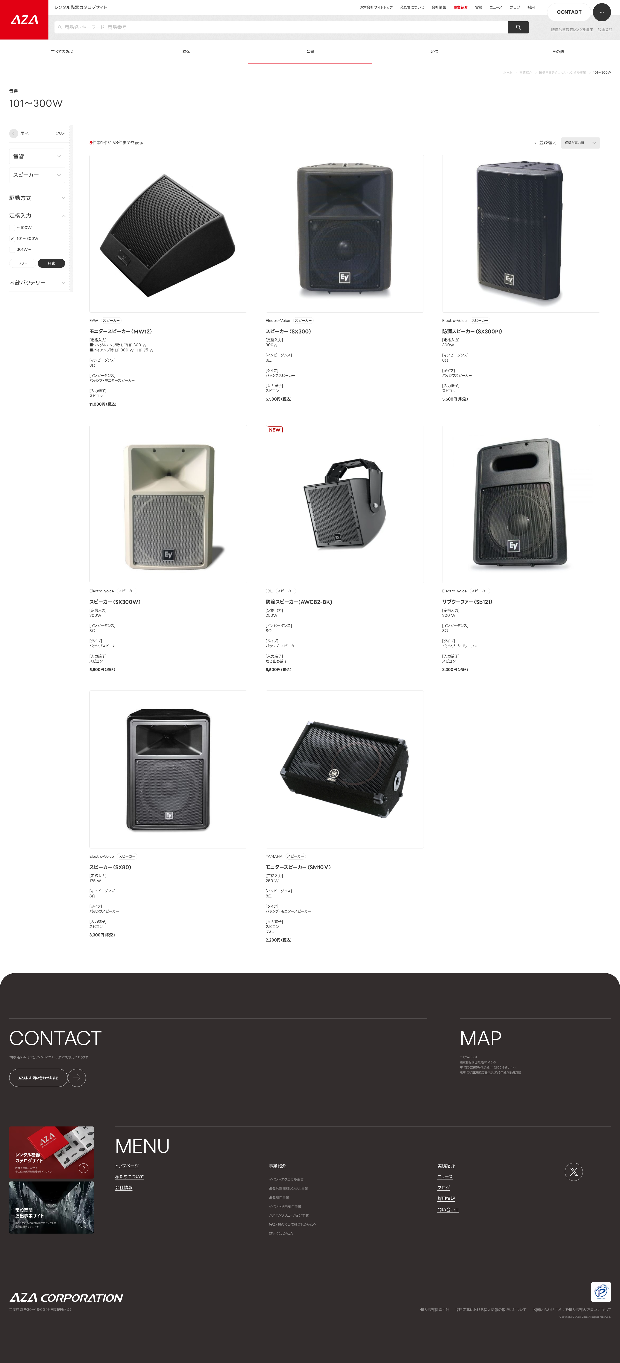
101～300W (27, 238)
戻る (24, 133)
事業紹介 (525, 72)
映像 (186, 51)
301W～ (24, 249)
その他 (558, 51)
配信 (434, 51)
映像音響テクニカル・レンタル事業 (562, 72)
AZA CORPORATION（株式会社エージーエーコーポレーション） (66, 1297)
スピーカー (111, 321)
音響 (310, 51)
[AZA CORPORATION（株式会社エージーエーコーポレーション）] (24, 20)
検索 (51, 263)
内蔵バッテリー (27, 282)
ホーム (507, 72)
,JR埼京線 (494, 1073)
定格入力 (20, 215)
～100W (24, 227)
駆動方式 (20, 197)
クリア (23, 263)
